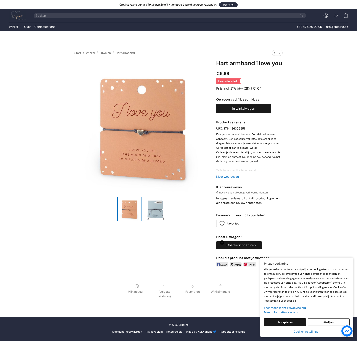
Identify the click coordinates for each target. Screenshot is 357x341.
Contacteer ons (44, 27)
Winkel (14, 27)
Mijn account (136, 292)
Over (27, 27)
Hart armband (125, 53)
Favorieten (192, 292)
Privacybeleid (154, 331)
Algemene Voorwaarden (127, 331)
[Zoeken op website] (301, 15)
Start (77, 53)
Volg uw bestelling (164, 294)
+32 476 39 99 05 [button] (309, 27)
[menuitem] (274, 53)
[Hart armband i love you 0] (129, 209)
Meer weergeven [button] (227, 177)
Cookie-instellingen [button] (307, 332)
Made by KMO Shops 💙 (201, 331)
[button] (228, 4)
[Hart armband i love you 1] (155, 209)
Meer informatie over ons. (281, 312)
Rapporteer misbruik (232, 331)
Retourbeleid (174, 331)
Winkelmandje (220, 292)
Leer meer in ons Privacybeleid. (285, 308)
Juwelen (105, 53)
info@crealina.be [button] (337, 27)
